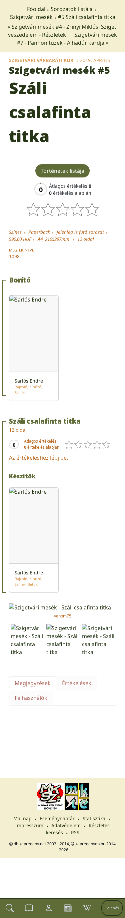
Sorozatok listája (72, 9)
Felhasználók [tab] (31, 698)
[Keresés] (9, 908)
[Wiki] (87, 908)
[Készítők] (48, 908)
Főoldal (36, 9)
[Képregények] (29, 908)
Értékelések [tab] (76, 683)
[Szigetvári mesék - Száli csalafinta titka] (62, 606)
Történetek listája (62, 170)
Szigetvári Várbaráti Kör (41, 60)
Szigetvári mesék (31, 17)
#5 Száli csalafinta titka (86, 17)
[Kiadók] (68, 908)
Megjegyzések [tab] (33, 683)
